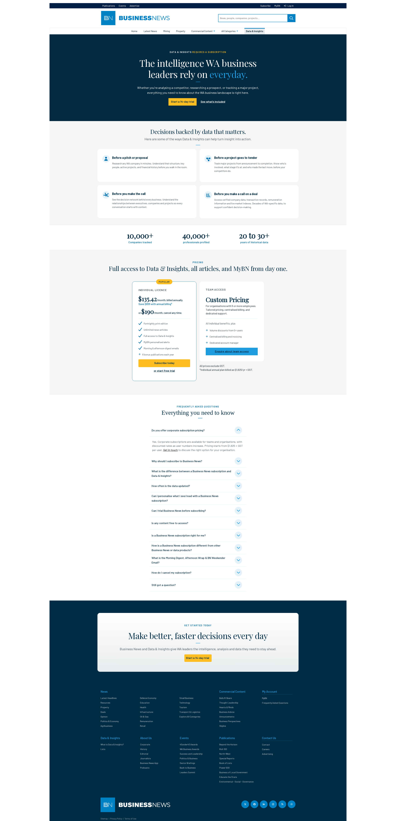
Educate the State (228, 777)
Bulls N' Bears (225, 698)
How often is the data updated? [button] (171, 486)
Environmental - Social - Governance (236, 781)
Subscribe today (164, 363)
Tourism (183, 707)
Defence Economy (148, 698)
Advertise (134, 5)
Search (291, 18)
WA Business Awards (189, 749)
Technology (184, 702)
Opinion (104, 716)
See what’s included (213, 101)
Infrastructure (146, 712)
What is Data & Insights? (112, 744)
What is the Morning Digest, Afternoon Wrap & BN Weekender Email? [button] (188, 560)
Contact (266, 744)
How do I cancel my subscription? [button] (171, 572)
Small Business (186, 698)
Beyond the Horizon (228, 744)
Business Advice (226, 712)
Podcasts (144, 767)
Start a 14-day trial (182, 101)
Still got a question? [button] (164, 585)
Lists (103, 749)
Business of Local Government (233, 772)
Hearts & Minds (226, 707)
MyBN (277, 5)
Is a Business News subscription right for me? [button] (179, 535)
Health (143, 707)
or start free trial (164, 370)
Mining (166, 31)
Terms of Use (130, 818)
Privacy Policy (116, 818)
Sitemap (104, 818)
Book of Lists (225, 763)
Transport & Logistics (189, 712)
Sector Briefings (187, 763)
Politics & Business (189, 758)
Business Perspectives (229, 721)
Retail (142, 726)
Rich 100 (223, 749)
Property (180, 31)
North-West (224, 753)
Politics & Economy (110, 721)
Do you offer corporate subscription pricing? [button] (178, 430)
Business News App (149, 763)
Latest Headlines (109, 698)
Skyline (222, 726)
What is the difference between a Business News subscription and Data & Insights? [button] (191, 473)
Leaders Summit (187, 772)
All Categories (228, 31)
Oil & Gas (144, 716)
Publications (108, 5)
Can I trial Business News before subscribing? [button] (179, 510)
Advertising (267, 754)
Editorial (144, 753)
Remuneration (146, 721)
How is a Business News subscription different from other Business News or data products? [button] (186, 548)
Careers (265, 749)
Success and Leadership (191, 753)
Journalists (145, 758)
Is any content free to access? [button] (170, 523)
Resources (105, 702)
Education (145, 702)
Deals (103, 712)
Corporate (145, 744)
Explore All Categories (189, 716)
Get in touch (170, 450)
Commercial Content (202, 31)
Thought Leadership (228, 702)
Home (134, 31)
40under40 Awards (189, 744)
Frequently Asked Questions (275, 702)
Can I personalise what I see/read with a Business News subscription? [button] (185, 498)
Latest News (150, 31)
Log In (290, 5)
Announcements (226, 716)
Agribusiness (107, 726)
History (143, 749)
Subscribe (265, 5)
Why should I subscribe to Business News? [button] (177, 461)
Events (122, 5)
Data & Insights (254, 31)
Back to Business (188, 767)
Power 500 (224, 767)
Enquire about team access (232, 351)
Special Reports (226, 758)
